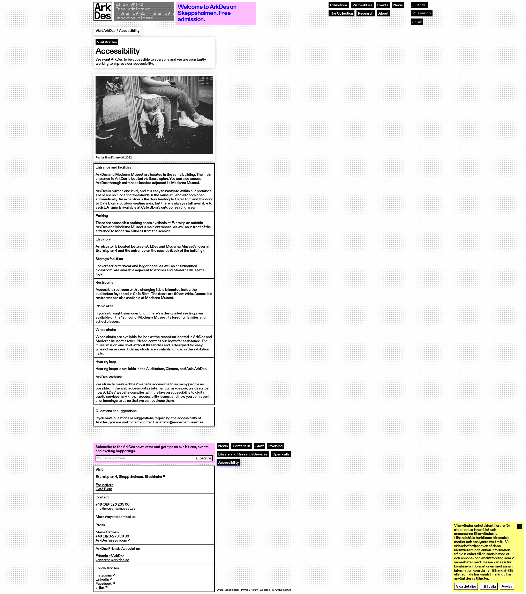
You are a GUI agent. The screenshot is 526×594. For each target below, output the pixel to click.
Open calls (280, 454)
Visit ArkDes (362, 5)
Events (382, 5)
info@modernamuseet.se (183, 422)
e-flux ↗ (102, 588)
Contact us (241, 446)
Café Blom (104, 489)
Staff (259, 446)
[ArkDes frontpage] (102, 13)
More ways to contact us (116, 517)
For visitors (104, 485)
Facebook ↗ (105, 584)
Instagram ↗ (105, 575)
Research (365, 13)
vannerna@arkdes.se (112, 560)
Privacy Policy (249, 589)
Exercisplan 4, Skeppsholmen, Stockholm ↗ (130, 477)
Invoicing (275, 446)
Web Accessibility (228, 589)
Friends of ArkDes (110, 556)
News (398, 5)
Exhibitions (338, 5)
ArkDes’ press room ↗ (113, 540)
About (383, 13)
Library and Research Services (243, 454)
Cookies (265, 589)
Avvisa (507, 586)
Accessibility (228, 463)
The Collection (341, 13)
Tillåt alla (489, 586)
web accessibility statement (143, 388)
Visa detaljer (466, 586)
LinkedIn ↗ (104, 579)
